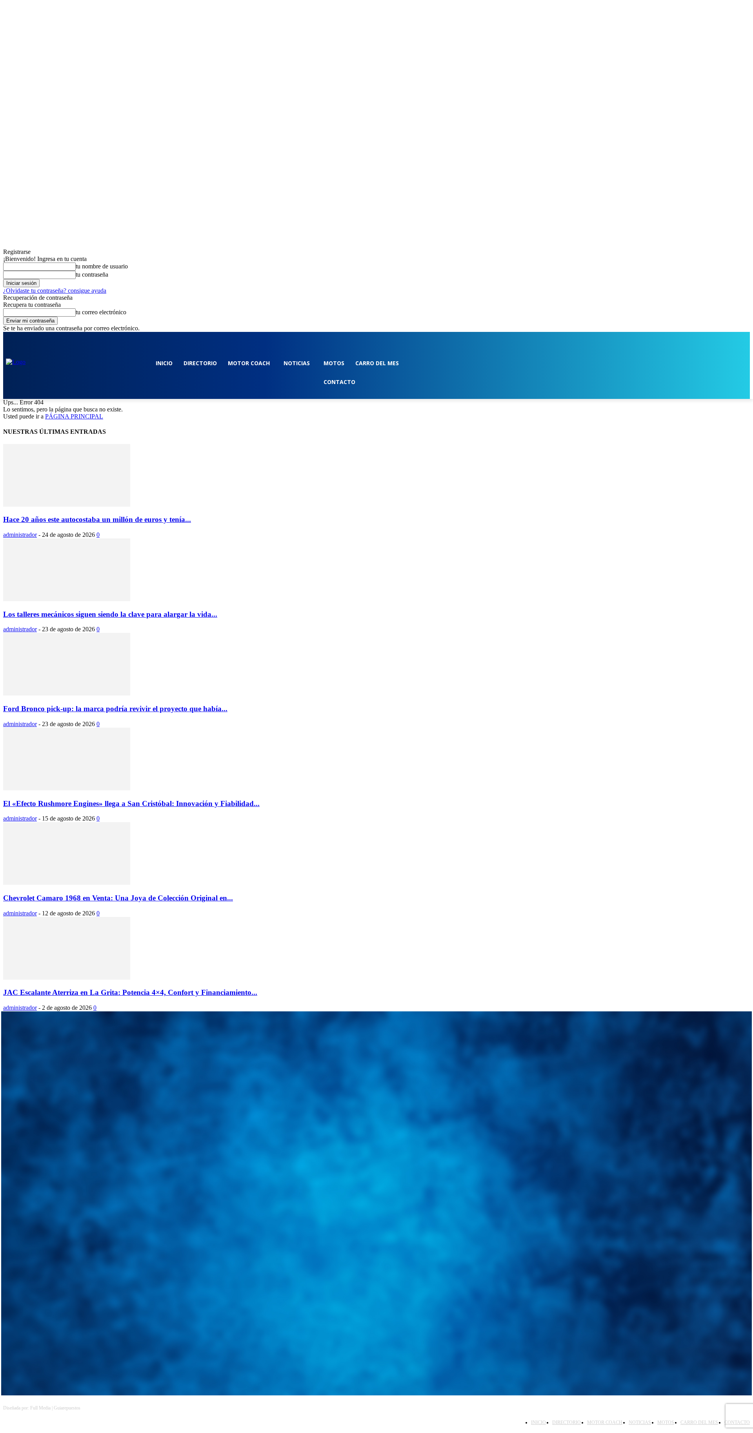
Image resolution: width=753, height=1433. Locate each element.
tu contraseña (92, 274)
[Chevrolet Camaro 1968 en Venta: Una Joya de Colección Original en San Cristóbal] (66, 882)
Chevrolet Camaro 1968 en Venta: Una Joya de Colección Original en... (118, 898)
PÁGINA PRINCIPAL (74, 416)
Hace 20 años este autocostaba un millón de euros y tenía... (97, 519)
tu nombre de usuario (102, 266)
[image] (376, 1107)
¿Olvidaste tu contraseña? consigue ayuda (54, 290)
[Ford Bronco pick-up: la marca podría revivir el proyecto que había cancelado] (66, 693)
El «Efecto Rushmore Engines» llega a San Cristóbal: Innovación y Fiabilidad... (131, 803)
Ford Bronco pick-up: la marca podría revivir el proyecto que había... (115, 709)
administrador (20, 534)
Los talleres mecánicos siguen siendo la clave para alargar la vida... (110, 614)
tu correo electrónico (101, 312)
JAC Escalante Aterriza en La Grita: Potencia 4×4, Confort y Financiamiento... (130, 992)
